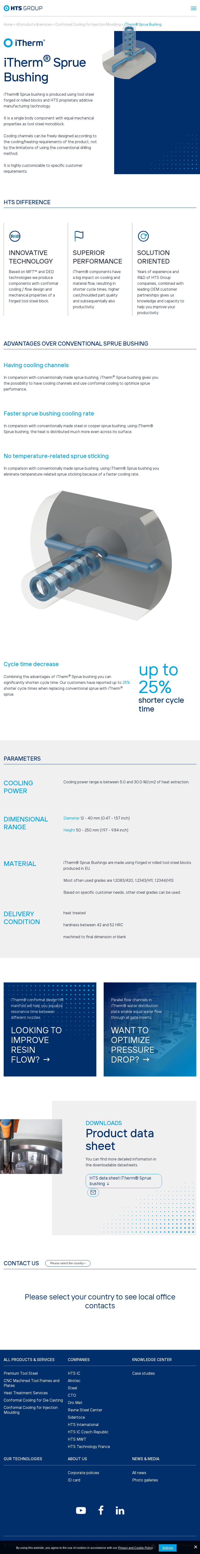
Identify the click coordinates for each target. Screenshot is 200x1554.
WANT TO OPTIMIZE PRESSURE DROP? (132, 1045)
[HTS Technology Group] (23, 8)
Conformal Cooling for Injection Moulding (88, 24)
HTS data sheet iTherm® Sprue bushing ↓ (120, 1180)
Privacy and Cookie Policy (135, 1548)
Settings (167, 1548)
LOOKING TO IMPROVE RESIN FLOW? (36, 1045)
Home (8, 24)
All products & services (34, 24)
